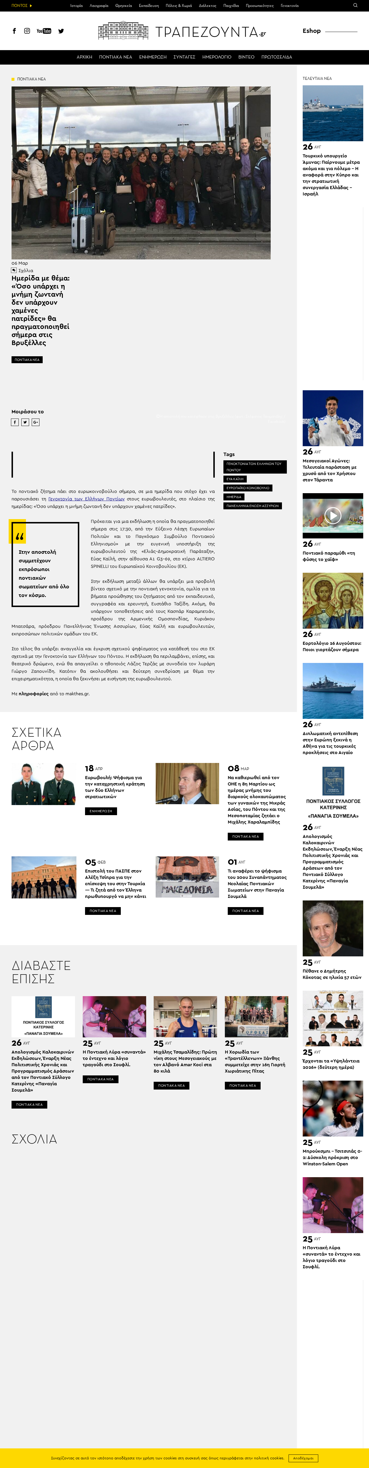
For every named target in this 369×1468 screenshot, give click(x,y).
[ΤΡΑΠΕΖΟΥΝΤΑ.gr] (184, 30)
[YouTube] (44, 32)
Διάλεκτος (207, 6)
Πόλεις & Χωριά (179, 6)
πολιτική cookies (268, 1458)
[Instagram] (27, 32)
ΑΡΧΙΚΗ (84, 57)
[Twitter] (61, 32)
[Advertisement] (118, 465)
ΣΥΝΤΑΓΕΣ (184, 57)
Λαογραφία (99, 6)
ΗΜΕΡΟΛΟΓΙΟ (216, 57)
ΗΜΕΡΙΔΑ (234, 497)
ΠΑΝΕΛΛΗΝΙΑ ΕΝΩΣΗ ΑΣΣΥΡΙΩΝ (253, 506)
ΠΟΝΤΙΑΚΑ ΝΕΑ (115, 57)
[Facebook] (14, 32)
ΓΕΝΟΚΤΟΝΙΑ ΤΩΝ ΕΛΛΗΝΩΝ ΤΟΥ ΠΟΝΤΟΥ (254, 467)
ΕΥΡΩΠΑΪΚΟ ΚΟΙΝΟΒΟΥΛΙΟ (248, 488)
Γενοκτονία (290, 6)
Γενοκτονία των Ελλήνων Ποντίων (86, 499)
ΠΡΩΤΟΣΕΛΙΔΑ (276, 57)
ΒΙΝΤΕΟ (246, 57)
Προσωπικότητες (260, 6)
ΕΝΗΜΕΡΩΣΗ (153, 57)
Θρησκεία (123, 6)
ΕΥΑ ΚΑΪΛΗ (235, 479)
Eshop (312, 31)
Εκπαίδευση (149, 6)
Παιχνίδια (231, 6)
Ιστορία (76, 6)
